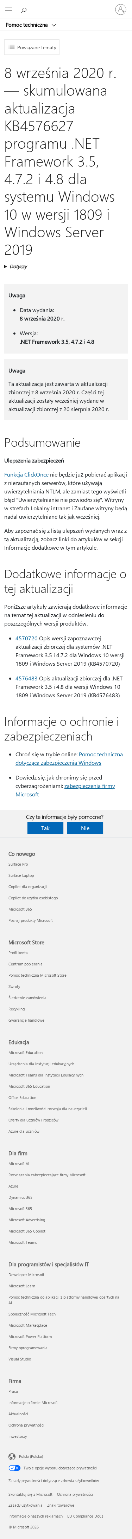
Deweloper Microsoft (26, 1274)
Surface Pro (18, 864)
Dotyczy (18, 266)
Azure (13, 1186)
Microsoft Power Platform (30, 1336)
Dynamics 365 (20, 1197)
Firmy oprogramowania (28, 1347)
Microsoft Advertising (26, 1219)
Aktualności (18, 1413)
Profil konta (18, 952)
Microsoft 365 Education (29, 1086)
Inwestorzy (17, 1436)
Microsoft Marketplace (27, 1325)
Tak (45, 828)
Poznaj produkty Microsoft (30, 920)
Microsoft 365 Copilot (26, 1231)
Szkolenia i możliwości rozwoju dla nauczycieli (47, 1108)
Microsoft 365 (20, 909)
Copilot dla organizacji (27, 886)
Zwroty (14, 986)
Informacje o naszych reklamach (35, 1516)
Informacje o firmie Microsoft (33, 1402)
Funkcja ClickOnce (26, 474)
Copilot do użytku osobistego (33, 897)
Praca (13, 1391)
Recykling (16, 1008)
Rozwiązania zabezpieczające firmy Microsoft (47, 1174)
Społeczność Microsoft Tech (32, 1314)
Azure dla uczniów (23, 1131)
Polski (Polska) (31, 1456)
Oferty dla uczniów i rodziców (33, 1120)
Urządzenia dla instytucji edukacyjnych (41, 1063)
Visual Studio (19, 1359)
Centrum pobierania (25, 963)
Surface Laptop (21, 875)
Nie (85, 828)
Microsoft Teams (22, 1242)
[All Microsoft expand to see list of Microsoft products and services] (8, 9)
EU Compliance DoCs (85, 1516)
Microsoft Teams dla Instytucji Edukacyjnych (45, 1075)
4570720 (26, 638)
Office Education (22, 1097)
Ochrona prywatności (26, 1425)
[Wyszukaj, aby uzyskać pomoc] (25, 9)
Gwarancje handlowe (26, 1020)
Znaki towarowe (60, 1505)
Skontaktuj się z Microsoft (30, 1494)
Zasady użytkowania (25, 1505)
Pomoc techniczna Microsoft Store (37, 975)
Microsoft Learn (21, 1285)
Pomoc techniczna (27, 24)
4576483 (26, 678)
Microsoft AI (18, 1163)
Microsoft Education (25, 1052)
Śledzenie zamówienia (27, 997)
